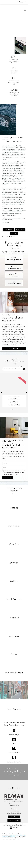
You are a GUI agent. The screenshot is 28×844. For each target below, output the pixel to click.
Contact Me (8, 229)
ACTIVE (19, 366)
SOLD (25, 366)
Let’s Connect (14, 775)
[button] (8, 229)
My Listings (20, 229)
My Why (14, 233)
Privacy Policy (14, 820)
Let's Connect (14, 816)
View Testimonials (13, 348)
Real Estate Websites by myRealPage (17, 825)
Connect (21, 2)
